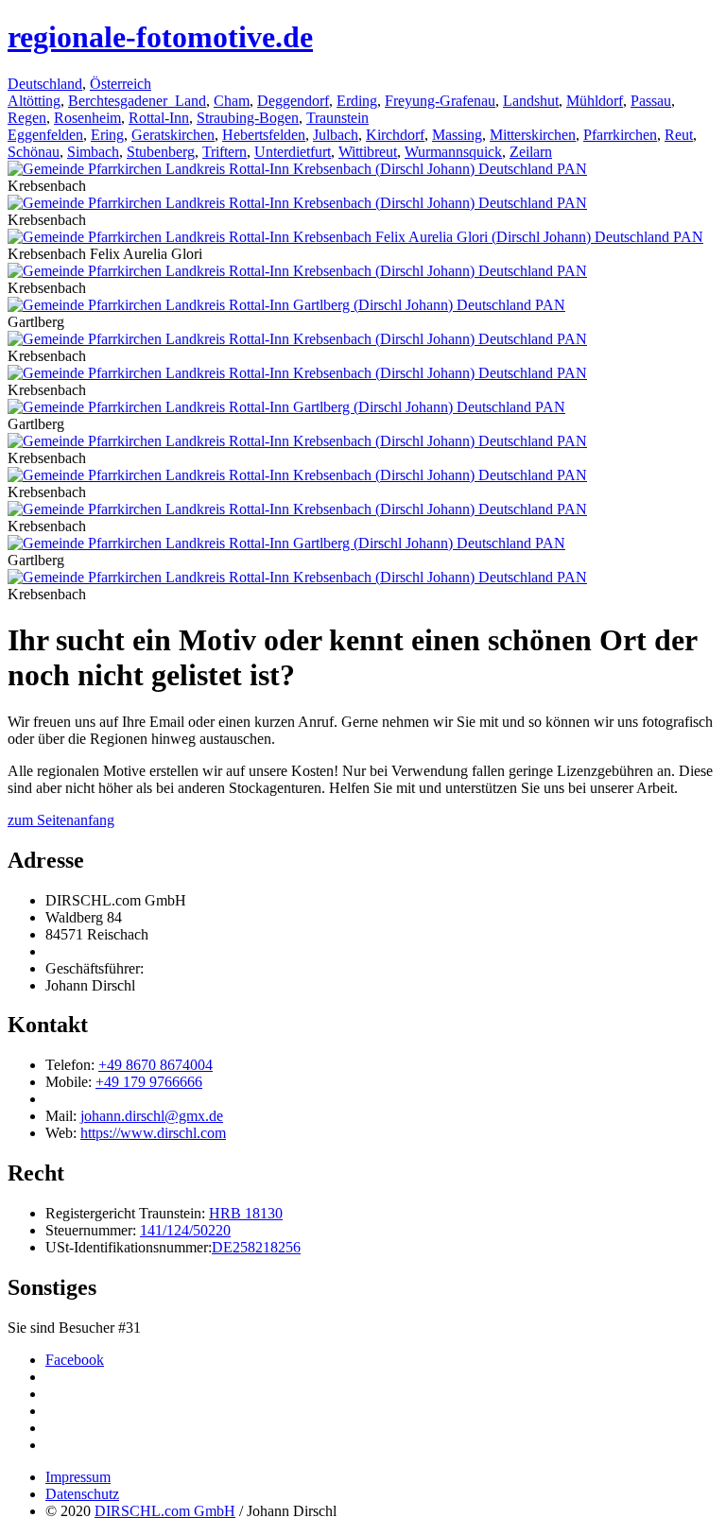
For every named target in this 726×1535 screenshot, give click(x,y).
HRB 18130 (246, 1213)
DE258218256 (256, 1247)
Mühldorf (594, 101)
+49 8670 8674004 (155, 1065)
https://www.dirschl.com (153, 1133)
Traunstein (337, 118)
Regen (27, 118)
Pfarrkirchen (620, 135)
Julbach (335, 135)
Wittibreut (367, 152)
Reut (679, 135)
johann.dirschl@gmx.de (151, 1116)
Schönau (34, 152)
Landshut (531, 101)
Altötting (34, 101)
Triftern (224, 152)
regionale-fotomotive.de (160, 37)
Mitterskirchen (533, 135)
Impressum (78, 1477)
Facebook (74, 1360)
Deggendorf (293, 101)
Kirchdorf (395, 135)
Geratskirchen (173, 135)
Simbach (93, 152)
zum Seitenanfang (61, 820)
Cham (232, 101)
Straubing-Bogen (248, 118)
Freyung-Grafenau (440, 101)
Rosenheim (87, 118)
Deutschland (45, 84)
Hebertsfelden (263, 135)
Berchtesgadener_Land (137, 101)
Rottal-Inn (159, 118)
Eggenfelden (45, 135)
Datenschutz (82, 1494)
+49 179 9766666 (148, 1082)
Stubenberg (161, 152)
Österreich (120, 84)
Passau (651, 101)
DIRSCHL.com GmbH (165, 1511)
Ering (107, 135)
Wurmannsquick (453, 152)
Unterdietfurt (292, 152)
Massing (457, 135)
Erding (357, 101)
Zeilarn (531, 152)
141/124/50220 (185, 1230)
